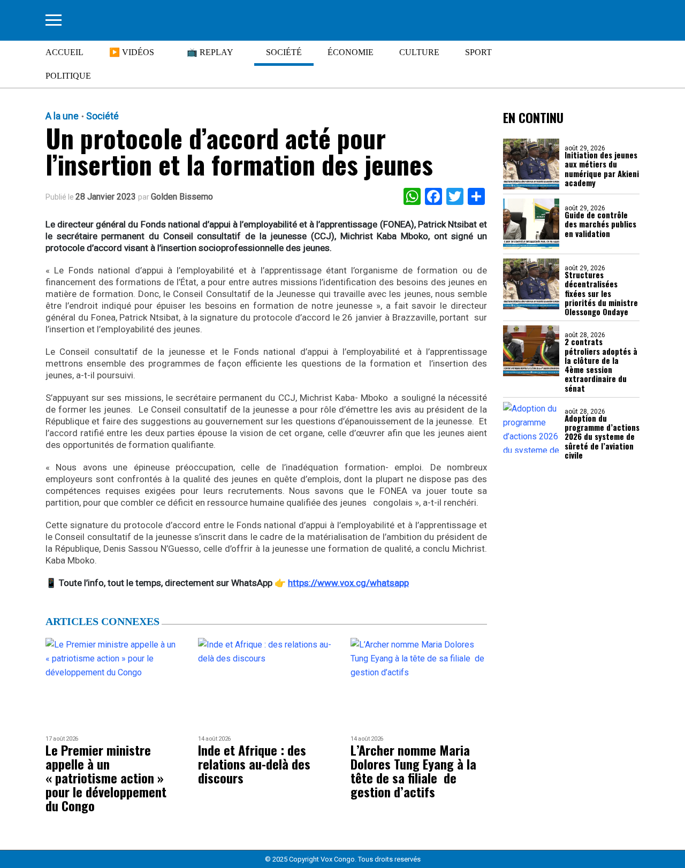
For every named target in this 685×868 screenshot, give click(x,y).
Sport (478, 52)
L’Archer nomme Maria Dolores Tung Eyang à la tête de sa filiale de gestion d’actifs (413, 770)
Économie (351, 52)
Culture (419, 52)
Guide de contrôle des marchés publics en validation (600, 224)
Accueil (64, 52)
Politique (68, 75)
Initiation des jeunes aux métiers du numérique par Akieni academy (602, 168)
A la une (62, 116)
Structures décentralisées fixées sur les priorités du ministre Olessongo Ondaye (601, 293)
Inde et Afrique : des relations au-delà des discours (254, 764)
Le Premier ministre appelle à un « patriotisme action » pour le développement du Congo (105, 777)
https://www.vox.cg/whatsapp (348, 582)
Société (284, 52)
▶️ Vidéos (131, 52)
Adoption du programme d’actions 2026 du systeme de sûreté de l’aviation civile (602, 437)
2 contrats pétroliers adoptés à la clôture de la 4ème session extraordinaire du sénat (601, 365)
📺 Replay (210, 52)
